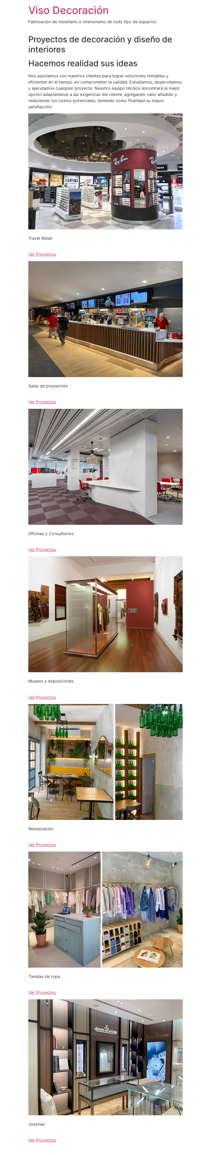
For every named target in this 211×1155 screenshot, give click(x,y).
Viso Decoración (68, 10)
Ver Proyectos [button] (42, 254)
